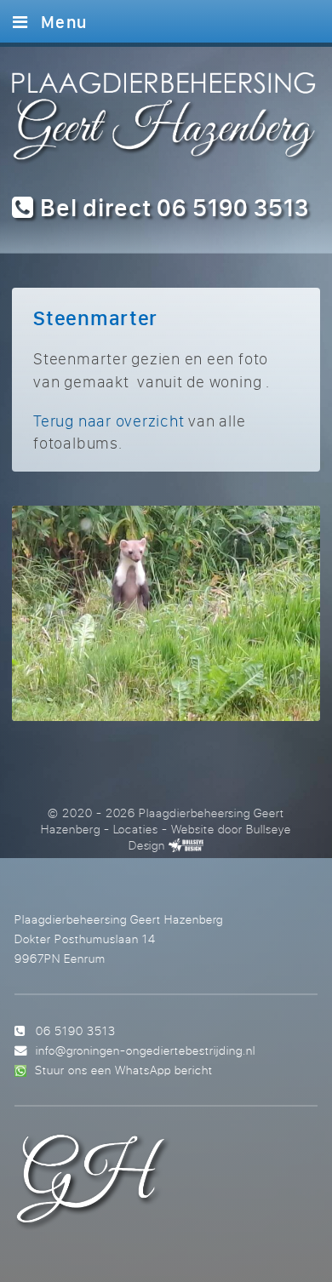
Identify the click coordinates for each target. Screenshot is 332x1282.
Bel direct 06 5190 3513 (171, 207)
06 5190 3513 (76, 1030)
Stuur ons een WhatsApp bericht (124, 1070)
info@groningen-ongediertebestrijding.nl (145, 1050)
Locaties (136, 829)
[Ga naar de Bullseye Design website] (186, 845)
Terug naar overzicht (108, 420)
